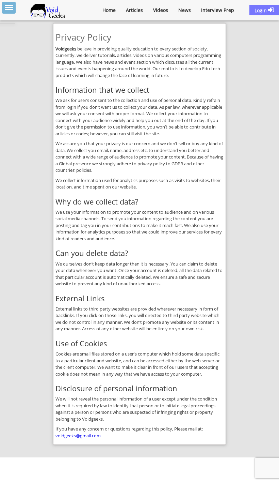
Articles (134, 10)
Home (109, 10)
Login (261, 10)
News (184, 10)
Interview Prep (217, 10)
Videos (160, 10)
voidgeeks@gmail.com (78, 436)
